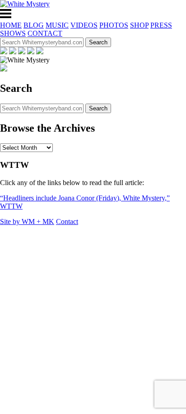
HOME (11, 25)
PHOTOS (113, 25)
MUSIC (57, 25)
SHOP (139, 25)
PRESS (161, 25)
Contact (67, 221)
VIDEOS (84, 25)
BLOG (33, 25)
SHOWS (13, 33)
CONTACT (45, 33)
